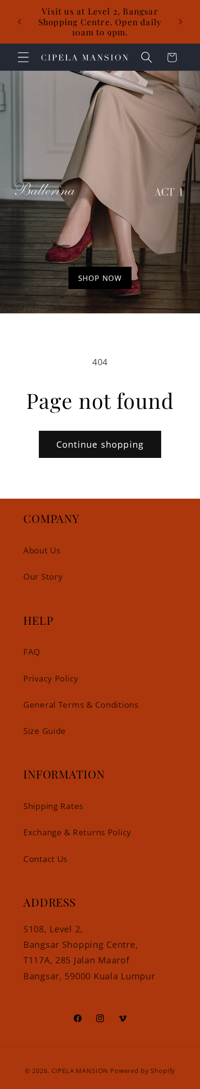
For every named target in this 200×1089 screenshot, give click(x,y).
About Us (42, 550)
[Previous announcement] (19, 21)
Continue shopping (100, 444)
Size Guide (44, 730)
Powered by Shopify (142, 1070)
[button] (23, 57)
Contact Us (45, 858)
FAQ (31, 651)
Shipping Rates (53, 806)
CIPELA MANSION (80, 1070)
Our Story (43, 576)
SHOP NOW (100, 278)
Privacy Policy (51, 678)
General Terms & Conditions (81, 704)
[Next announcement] (180, 21)
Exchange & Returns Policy (77, 832)
